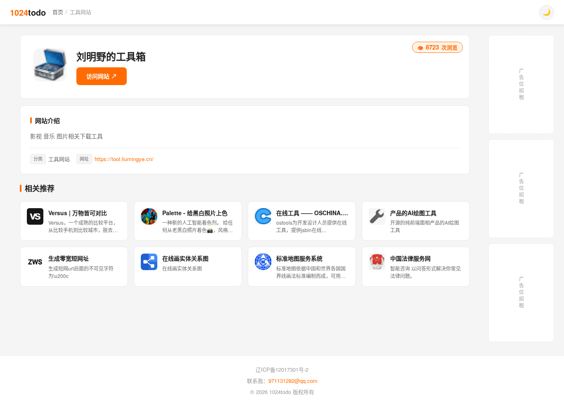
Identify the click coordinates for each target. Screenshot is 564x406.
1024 (28, 12)
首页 (57, 12)
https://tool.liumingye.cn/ (124, 159)
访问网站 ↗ (101, 76)
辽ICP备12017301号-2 (282, 369)
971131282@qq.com (293, 381)
